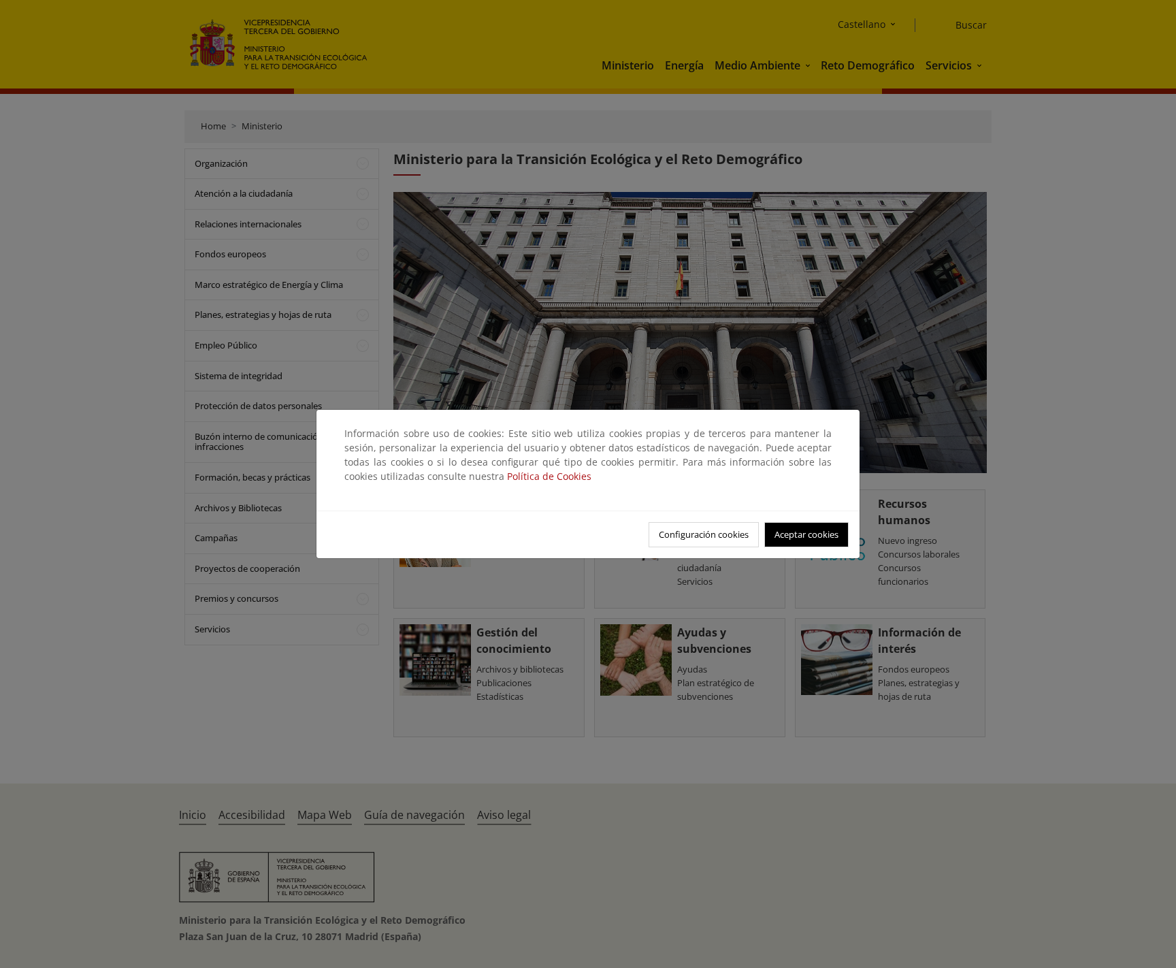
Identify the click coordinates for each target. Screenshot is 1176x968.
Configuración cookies (704, 534)
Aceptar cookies (806, 534)
